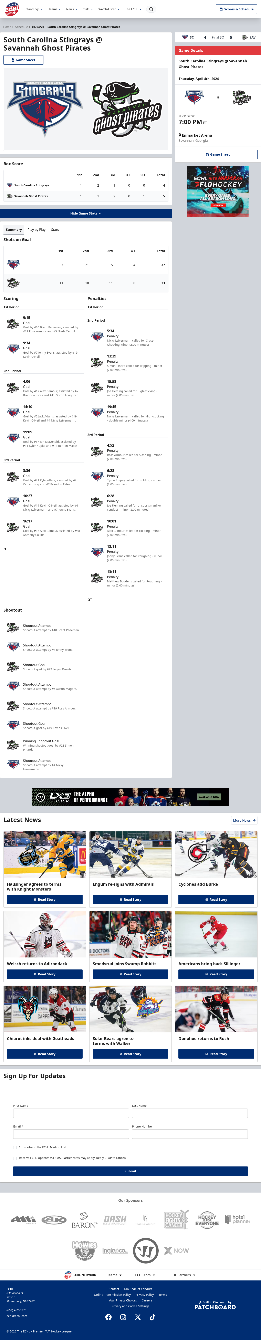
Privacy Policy (145, 1295)
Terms (163, 1295)
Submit (130, 1171)
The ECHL (131, 9)
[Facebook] (108, 1317)
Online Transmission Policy (112, 1295)
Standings (33, 9)
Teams (53, 9)
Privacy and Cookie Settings (130, 1306)
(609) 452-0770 (16, 1310)
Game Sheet (25, 60)
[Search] (151, 9)
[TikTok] (152, 1317)
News (70, 9)
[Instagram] (123, 1317)
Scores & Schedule (238, 9)
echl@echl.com (17, 1316)
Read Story (46, 899)
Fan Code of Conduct (138, 1289)
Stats (86, 9)
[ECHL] (12, 9)
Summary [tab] (14, 229)
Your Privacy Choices (123, 1300)
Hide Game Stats (83, 213)
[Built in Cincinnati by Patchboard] (215, 1305)
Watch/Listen (107, 9)
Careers (147, 1300)
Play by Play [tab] (36, 229)
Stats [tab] (55, 229)
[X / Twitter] (138, 1317)
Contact (114, 1289)
